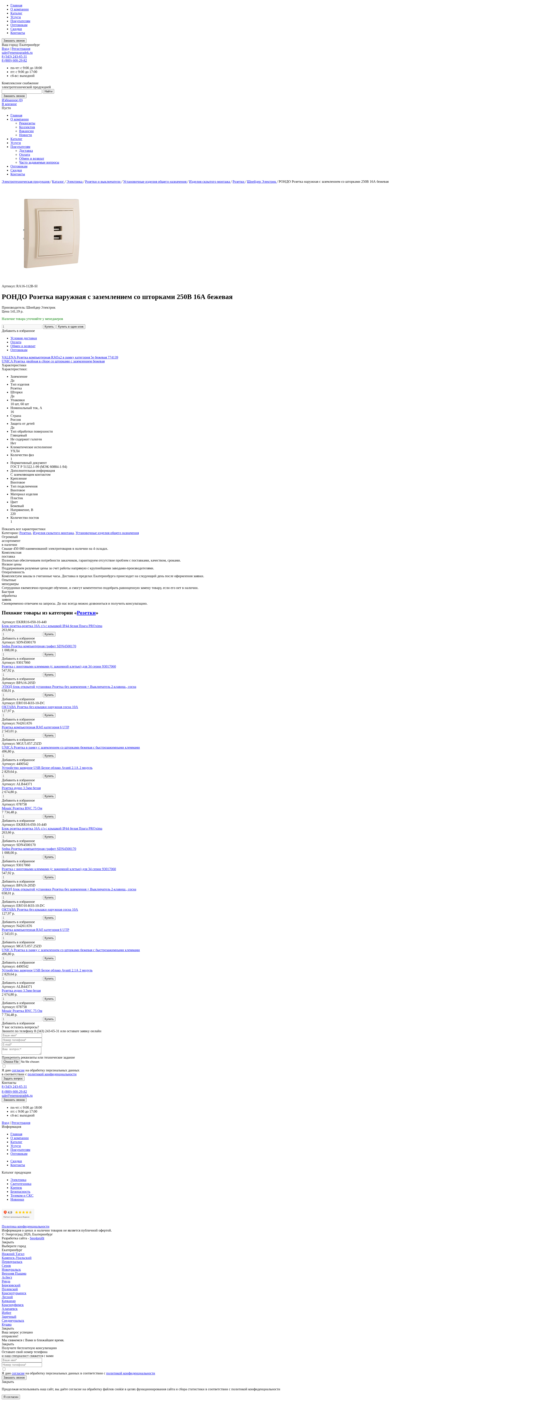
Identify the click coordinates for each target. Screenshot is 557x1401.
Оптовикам (18, 25)
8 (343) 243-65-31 (14, 56)
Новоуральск (11, 1269)
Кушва (7, 1324)
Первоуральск (12, 1262)
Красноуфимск (13, 1305)
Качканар (9, 1301)
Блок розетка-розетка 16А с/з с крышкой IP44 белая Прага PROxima (52, 626)
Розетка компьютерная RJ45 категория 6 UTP (35, 727)
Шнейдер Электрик (262, 181)
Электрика (75, 181)
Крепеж (16, 1187)
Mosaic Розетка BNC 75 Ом (22, 808)
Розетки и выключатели (103, 181)
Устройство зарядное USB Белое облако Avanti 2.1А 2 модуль (47, 768)
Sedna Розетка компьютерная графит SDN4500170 (39, 646)
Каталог (16, 13)
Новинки (17, 1199)
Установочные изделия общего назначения (155, 181)
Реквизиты (27, 123)
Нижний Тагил (13, 1254)
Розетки (239, 181)
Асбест (7, 1277)
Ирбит (6, 1313)
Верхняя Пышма (14, 1273)
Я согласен (10, 1397)
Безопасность (20, 1191)
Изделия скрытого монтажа (210, 181)
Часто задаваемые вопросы (39, 162)
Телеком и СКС (22, 1195)
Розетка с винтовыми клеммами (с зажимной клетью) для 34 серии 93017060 (59, 666)
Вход (5, 49)
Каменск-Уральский (17, 1258)
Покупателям (20, 21)
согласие (18, 1070)
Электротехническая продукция (26, 181)
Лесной (7, 1297)
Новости (25, 135)
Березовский (11, 1285)
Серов (6, 1265)
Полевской (10, 1289)
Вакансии (26, 131)
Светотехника (20, 1184)
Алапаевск (10, 1309)
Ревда (6, 1281)
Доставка (26, 150)
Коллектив (27, 127)
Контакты (17, 33)
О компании (19, 9)
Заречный (9, 1316)
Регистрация (21, 49)
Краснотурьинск (14, 1293)
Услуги (15, 17)
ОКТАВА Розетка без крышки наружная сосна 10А (40, 707)
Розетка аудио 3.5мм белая (21, 788)
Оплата (24, 154)
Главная (16, 5)
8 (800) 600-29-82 (14, 60)
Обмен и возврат (31, 158)
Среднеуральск (13, 1320)
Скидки (16, 29)
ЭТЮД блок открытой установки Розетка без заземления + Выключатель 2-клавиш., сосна (69, 687)
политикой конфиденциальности (52, 1074)
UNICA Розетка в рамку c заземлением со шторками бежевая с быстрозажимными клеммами (71, 747)
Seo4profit (37, 1238)
